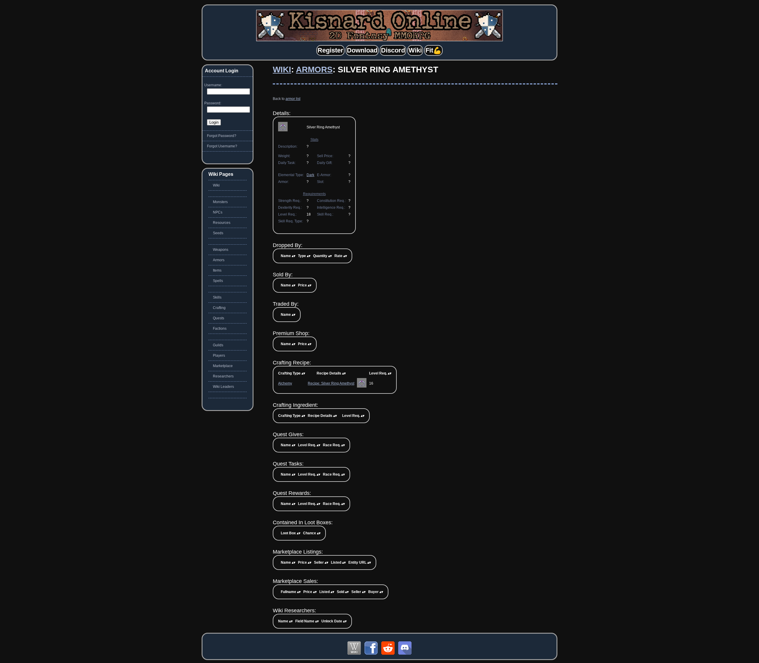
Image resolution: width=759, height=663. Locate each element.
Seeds (218, 233)
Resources (221, 223)
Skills (217, 297)
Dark (310, 175)
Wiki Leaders (223, 387)
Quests (218, 318)
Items (217, 270)
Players (219, 355)
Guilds (218, 345)
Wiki (282, 69)
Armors (314, 69)
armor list (293, 99)
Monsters (220, 202)
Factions (220, 328)
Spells (218, 281)
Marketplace (223, 366)
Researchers (223, 376)
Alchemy (285, 383)
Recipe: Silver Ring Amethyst (331, 383)
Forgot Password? (221, 136)
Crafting (219, 308)
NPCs (217, 212)
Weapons (220, 250)
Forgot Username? (222, 146)
